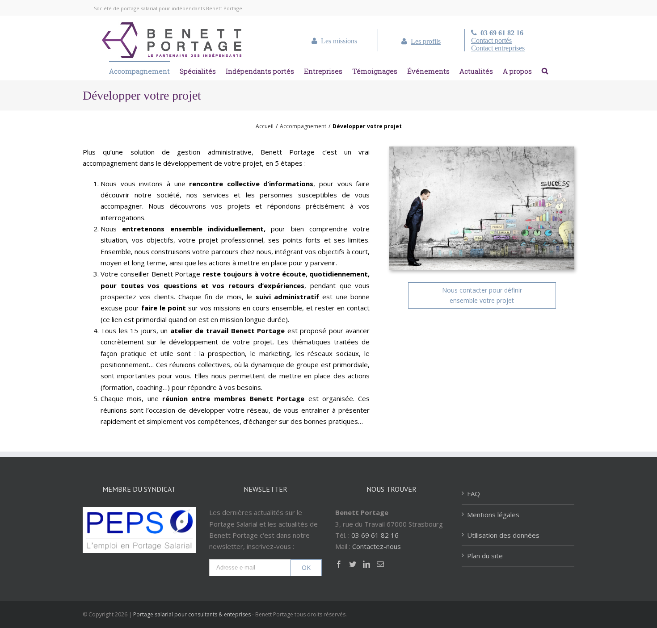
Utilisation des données (503, 535)
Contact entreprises (498, 48)
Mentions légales (493, 514)
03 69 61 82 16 (501, 33)
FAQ (473, 493)
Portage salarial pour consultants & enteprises (192, 614)
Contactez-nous (376, 546)
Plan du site (485, 555)
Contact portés (491, 40)
